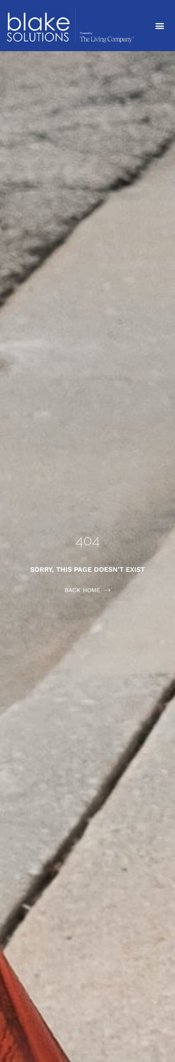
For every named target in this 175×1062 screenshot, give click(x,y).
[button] (159, 26)
